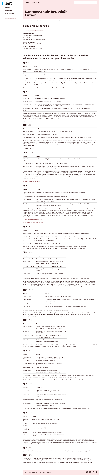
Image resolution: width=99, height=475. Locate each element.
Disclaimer (50, 472)
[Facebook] (96, 472)
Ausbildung (8, 7)
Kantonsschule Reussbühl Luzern (37, 20)
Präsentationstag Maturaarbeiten (9, 14)
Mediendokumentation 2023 (33, 181)
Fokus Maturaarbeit (10, 18)
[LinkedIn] (90, 472)
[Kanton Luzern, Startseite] (7, 3)
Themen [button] (27, 2)
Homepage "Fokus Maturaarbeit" (34, 31)
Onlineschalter (35, 2)
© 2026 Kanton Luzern (31, 472)
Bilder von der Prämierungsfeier (34, 222)
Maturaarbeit (8, 10)
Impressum (42, 472)
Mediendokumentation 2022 (33, 219)
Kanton (24, 20)
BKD (28, 20)
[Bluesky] (87, 472)
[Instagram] (93, 472)
